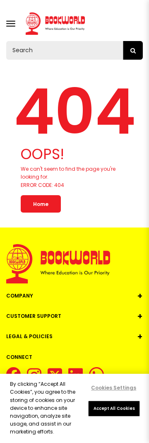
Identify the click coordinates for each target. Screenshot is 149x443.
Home (40, 204)
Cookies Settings (113, 387)
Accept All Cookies (114, 408)
